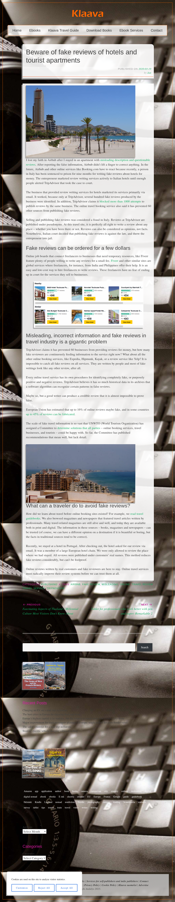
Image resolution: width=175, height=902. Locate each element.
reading (116, 802)
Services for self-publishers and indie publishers (112, 881)
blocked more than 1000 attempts (120, 201)
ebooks (52, 796)
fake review (91, 584)
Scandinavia (129, 802)
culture (124, 791)
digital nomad (30, 796)
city (106, 791)
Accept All (66, 887)
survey (27, 807)
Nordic (81, 802)
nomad (58, 802)
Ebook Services (131, 30)
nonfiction (70, 802)
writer (85, 807)
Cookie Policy (109, 885)
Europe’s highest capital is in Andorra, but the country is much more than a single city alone (73, 718)
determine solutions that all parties (78, 428)
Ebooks (35, 30)
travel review (142, 584)
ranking (106, 802)
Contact (157, 30)
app (36, 791)
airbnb (75, 584)
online (125, 584)
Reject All (44, 887)
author (58, 791)
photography (94, 802)
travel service (34, 588)
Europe (97, 796)
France (107, 796)
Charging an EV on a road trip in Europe (45, 710)
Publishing (49, 584)
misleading (110, 584)
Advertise (144, 885)
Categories (28, 853)
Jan (149, 72)
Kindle (38, 802)
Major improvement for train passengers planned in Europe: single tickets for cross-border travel (75, 722)
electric (70, 796)
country (114, 791)
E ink (61, 796)
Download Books (99, 30)
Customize (22, 887)
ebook (43, 796)
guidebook (137, 796)
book (66, 791)
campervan (96, 791)
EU (89, 796)
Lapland (48, 802)
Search (26, 641)
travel (67, 807)
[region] (44, 883)
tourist (51, 807)
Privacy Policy (92, 885)
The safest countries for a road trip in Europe (47, 727)
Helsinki (28, 802)
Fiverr (114, 260)
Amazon (28, 791)
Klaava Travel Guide (63, 30)
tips (43, 807)
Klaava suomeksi (127, 885)
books (75, 791)
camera (84, 791)
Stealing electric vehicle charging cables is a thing (50, 731)
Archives (27, 827)
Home (17, 30)
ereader (80, 796)
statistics (142, 802)
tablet (35, 807)
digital (148, 791)
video (76, 807)
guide (126, 796)
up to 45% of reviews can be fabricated (50, 414)
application (46, 791)
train (59, 807)
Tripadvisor (56, 588)
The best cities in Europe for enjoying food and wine (51, 714)
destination (136, 791)
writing (94, 807)
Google (116, 796)
